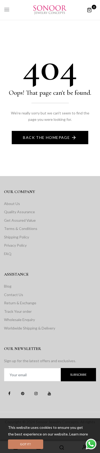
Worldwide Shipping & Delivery (29, 328)
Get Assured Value (20, 220)
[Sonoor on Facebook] (9, 393)
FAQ (7, 253)
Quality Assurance (19, 212)
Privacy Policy (15, 245)
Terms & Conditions (20, 228)
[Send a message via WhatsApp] (91, 444)
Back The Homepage (46, 137)
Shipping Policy (16, 237)
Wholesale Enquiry (19, 319)
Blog (7, 286)
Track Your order (18, 311)
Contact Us (13, 294)
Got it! (25, 444)
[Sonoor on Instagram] (36, 393)
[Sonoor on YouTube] (49, 393)
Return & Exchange (20, 303)
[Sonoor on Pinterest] (22, 393)
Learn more (78, 434)
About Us (12, 203)
